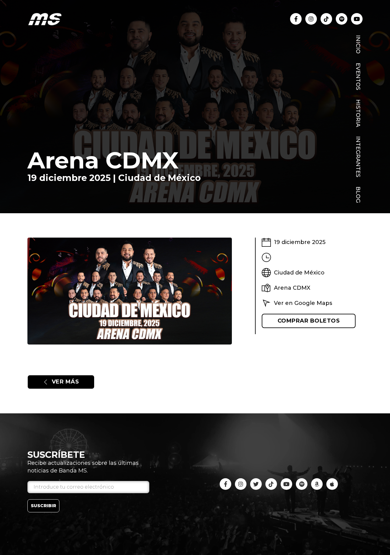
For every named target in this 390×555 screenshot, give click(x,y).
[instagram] (311, 19)
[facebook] (296, 19)
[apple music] (332, 484)
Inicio (358, 44)
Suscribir (43, 505)
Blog (358, 194)
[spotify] (301, 484)
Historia (358, 113)
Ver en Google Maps (303, 302)
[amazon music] (317, 484)
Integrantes (358, 156)
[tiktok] (326, 19)
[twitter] (256, 484)
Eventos (358, 76)
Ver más (65, 381)
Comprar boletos (309, 320)
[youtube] (341, 19)
